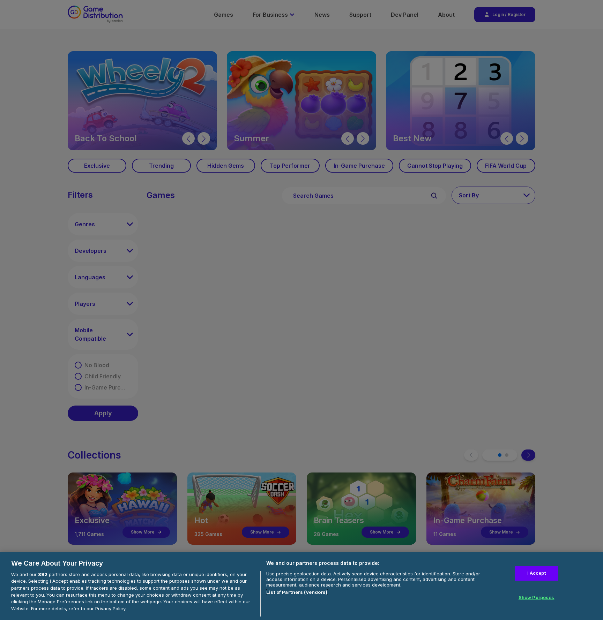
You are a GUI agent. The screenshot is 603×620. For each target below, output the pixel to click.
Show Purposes (536, 597)
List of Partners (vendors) (296, 592)
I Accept (536, 573)
